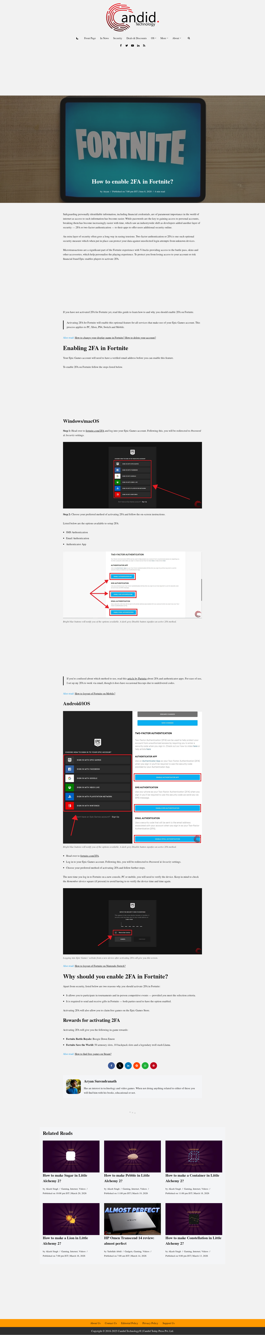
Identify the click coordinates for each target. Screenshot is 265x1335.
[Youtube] (132, 45)
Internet (74, 1188)
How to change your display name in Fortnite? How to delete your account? (115, 337)
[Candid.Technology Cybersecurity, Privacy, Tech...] (132, 17)
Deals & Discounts (137, 38)
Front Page (90, 38)
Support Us (169, 1323)
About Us (95, 1323)
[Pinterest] (153, 1065)
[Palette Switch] (77, 38)
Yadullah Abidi (114, 1251)
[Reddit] (136, 1065)
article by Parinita (137, 678)
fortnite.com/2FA (95, 430)
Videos (82, 1188)
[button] (155, 38)
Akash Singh (52, 1188)
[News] (144, 45)
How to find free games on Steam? (93, 1054)
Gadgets (128, 1251)
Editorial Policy (129, 1323)
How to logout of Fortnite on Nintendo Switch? (100, 966)
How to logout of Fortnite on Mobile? (95, 693)
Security (117, 38)
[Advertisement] (132, 72)
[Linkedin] (138, 45)
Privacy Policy (150, 1323)
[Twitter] (127, 45)
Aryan (106, 191)
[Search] (189, 38)
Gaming (65, 1188)
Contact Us (111, 1323)
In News (104, 38)
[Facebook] (121, 45)
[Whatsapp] (145, 1065)
